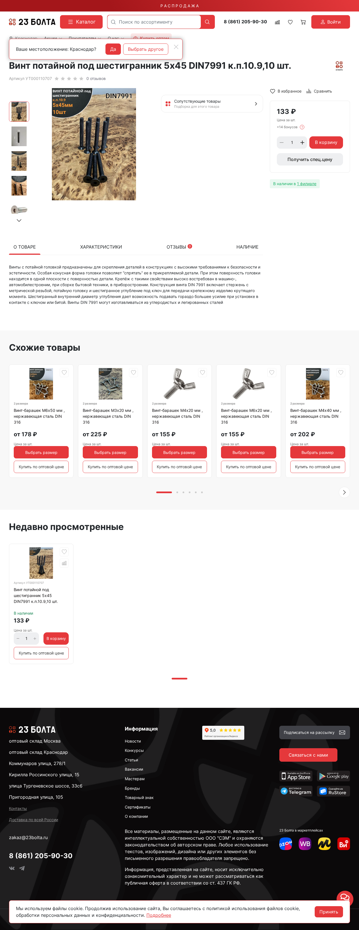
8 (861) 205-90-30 (245, 21)
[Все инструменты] (343, 843)
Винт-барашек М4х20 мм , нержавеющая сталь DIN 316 (177, 416)
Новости (133, 741)
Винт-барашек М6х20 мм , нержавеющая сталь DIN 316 (246, 416)
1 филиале (306, 183)
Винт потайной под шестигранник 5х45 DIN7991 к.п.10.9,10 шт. (36, 595)
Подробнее (158, 915)
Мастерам (135, 778)
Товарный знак (139, 797)
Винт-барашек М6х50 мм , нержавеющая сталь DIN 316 (39, 416)
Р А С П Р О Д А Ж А (179, 5)
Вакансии (134, 769)
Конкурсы (134, 750)
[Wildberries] (305, 843)
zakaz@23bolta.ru (28, 837)
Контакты (18, 808)
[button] (19, 220)
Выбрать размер (41, 452)
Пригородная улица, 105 (36, 797)
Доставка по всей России (33, 819)
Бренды (132, 788)
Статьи (131, 759)
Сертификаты (138, 807)
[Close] (176, 46)
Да (113, 49)
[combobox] (154, 22)
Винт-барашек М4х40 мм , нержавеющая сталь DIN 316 (315, 416)
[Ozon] (285, 843)
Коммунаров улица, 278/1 (37, 763)
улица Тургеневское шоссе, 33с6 (45, 786)
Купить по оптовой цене (41, 466)
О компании (136, 816)
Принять (328, 912)
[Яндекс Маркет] (324, 843)
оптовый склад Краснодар (38, 752)
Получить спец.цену (309, 159)
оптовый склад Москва (35, 741)
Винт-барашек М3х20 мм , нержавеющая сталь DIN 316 (108, 416)
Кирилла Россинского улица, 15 (44, 774)
